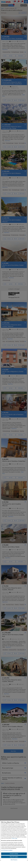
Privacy (13, 838)
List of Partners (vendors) (6, 850)
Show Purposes (14, 859)
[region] (14, 840)
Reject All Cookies (14, 856)
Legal (16, 838)
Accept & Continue (14, 853)
